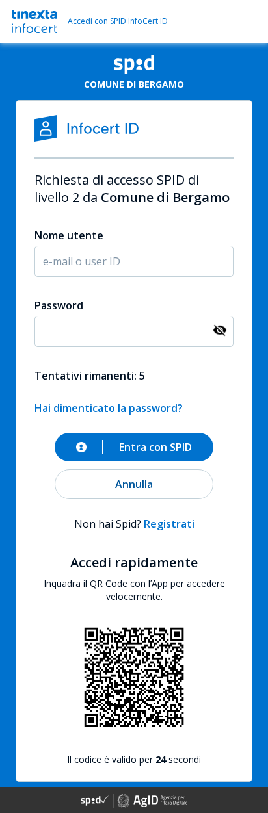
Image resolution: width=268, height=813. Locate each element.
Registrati (169, 524)
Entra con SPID (155, 447)
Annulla (134, 484)
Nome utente (68, 235)
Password (58, 305)
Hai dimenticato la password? (108, 408)
